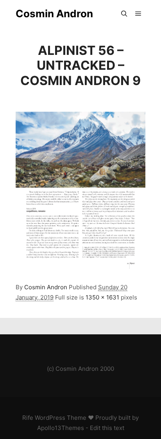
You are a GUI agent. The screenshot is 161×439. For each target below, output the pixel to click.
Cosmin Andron (54, 13)
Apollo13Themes (60, 428)
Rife (27, 417)
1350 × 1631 (102, 297)
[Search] (124, 14)
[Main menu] (138, 14)
